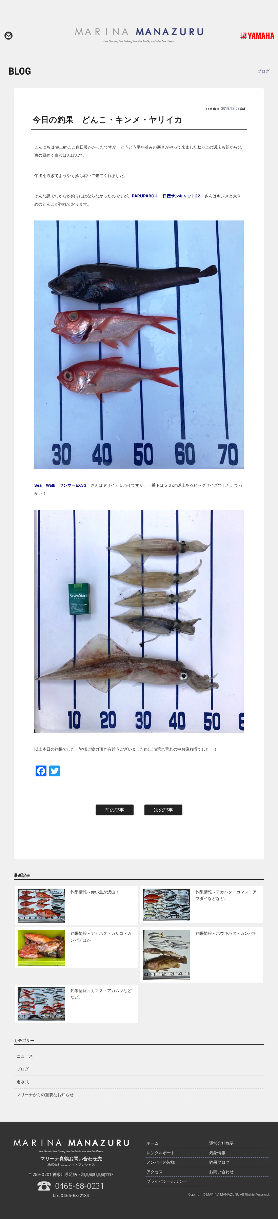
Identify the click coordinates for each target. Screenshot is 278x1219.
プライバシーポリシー (166, 1181)
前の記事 (114, 810)
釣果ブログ (219, 1162)
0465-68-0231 (79, 1186)
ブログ (23, 1068)
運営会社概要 (221, 1143)
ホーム (152, 1143)
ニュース (25, 1056)
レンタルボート (160, 1152)
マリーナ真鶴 (139, 35)
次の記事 (163, 810)
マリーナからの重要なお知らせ (45, 1094)
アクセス (154, 1171)
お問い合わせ (8, 36)
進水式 (23, 1081)
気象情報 (217, 1152)
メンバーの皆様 (160, 1162)
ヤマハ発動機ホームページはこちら (248, 36)
